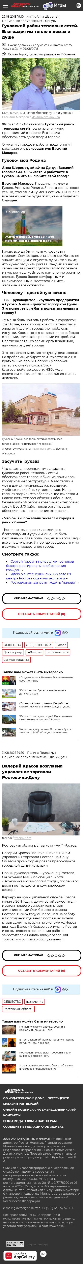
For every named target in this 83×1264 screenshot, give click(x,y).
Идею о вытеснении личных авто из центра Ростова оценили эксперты (38, 576)
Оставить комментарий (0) (41, 614)
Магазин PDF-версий (21, 1104)
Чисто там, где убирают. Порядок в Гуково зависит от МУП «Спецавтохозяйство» (46, 731)
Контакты (12, 1115)
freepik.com (23, 838)
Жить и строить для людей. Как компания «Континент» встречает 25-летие (45, 718)
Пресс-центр (58, 1098)
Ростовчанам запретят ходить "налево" (43, 582)
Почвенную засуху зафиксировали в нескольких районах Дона (42, 1028)
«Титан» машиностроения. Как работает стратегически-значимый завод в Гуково (44, 705)
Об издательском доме (23, 1098)
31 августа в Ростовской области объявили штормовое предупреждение (46, 1067)
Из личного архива (46, 117)
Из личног (43, 448)
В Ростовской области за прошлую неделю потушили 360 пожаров (46, 1041)
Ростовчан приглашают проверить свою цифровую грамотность (45, 1054)
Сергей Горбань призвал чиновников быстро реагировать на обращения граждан (40, 566)
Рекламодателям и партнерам (30, 1121)
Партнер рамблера (38, 1244)
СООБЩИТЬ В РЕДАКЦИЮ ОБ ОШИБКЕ (33, 1126)
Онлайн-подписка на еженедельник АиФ (39, 1110)
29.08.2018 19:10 (13, 16)
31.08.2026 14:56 (13, 753)
